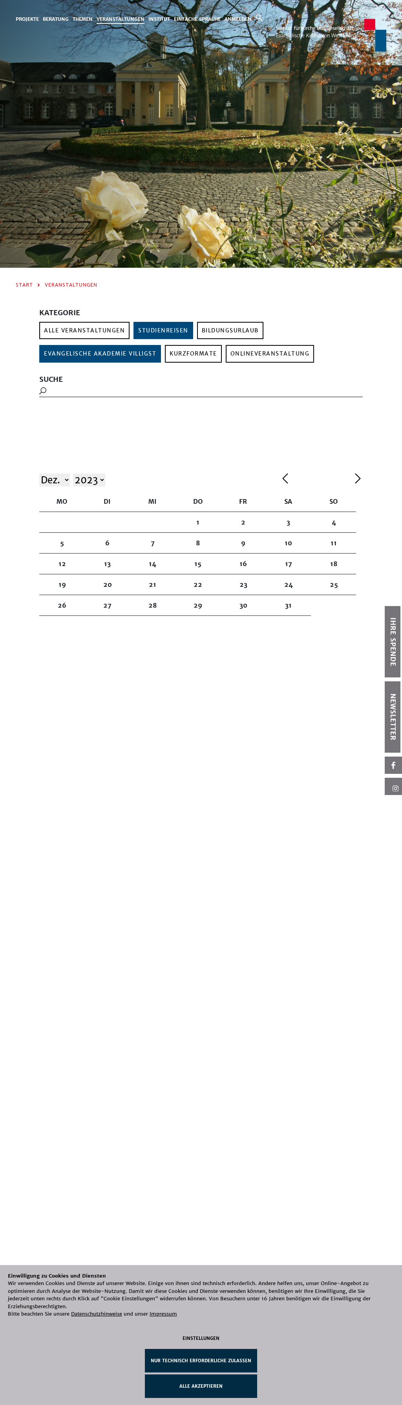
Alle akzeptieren (201, 1386)
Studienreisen (163, 330)
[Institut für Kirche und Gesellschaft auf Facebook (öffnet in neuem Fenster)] (393, 765)
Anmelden (238, 19)
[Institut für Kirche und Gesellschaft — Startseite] (331, 34)
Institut (159, 19)
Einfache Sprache (197, 19)
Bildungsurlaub (230, 330)
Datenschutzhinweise (96, 1314)
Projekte (27, 19)
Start (24, 285)
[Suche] (259, 18)
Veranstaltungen (120, 19)
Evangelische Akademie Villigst (100, 353)
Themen (83, 19)
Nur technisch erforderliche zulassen (201, 1360)
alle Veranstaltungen (84, 330)
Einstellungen (201, 1338)
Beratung (56, 19)
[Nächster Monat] (358, 479)
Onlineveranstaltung (270, 353)
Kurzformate (193, 353)
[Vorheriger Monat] (316, 479)
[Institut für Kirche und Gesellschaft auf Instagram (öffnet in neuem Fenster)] (393, 786)
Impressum (163, 1314)
